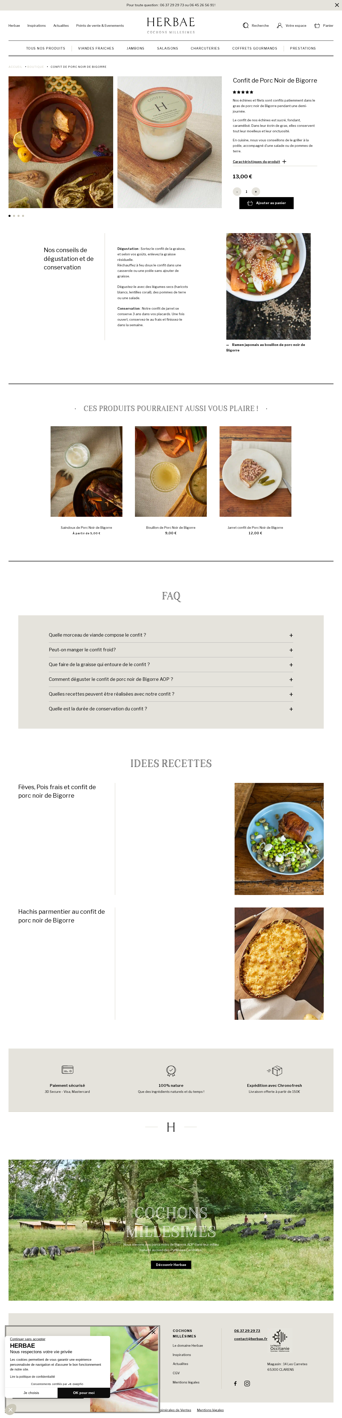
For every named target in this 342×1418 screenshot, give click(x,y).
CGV (176, 1373)
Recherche (260, 26)
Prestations (303, 48)
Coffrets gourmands (254, 48)
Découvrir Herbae (171, 1265)
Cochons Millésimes (184, 1333)
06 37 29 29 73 (247, 1331)
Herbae (14, 26)
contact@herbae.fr (250, 1339)
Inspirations (37, 26)
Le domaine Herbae (188, 1345)
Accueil (15, 67)
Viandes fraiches (96, 48)
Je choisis (31, 1393)
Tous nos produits (46, 48)
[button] (243, 92)
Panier (328, 26)
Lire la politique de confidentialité (32, 1376)
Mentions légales (186, 1382)
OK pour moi (84, 1393)
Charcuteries (205, 48)
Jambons (136, 48)
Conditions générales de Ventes (166, 1410)
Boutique (35, 67)
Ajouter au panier (271, 203)
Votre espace (296, 26)
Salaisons (168, 48)
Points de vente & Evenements (100, 26)
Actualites (61, 26)
